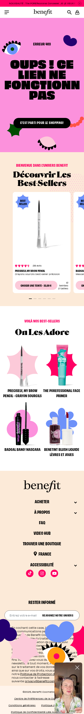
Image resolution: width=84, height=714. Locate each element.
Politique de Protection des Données (45, 674)
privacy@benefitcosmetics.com (47, 681)
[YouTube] (54, 573)
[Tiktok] (29, 573)
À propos (42, 511)
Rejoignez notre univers (57, 615)
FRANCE (45, 553)
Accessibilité (42, 564)
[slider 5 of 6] (49, 298)
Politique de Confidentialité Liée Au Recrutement (42, 711)
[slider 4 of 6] (44, 298)
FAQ (42, 522)
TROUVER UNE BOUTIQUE (42, 543)
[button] (77, 12)
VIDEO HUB (42, 532)
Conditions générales (22, 705)
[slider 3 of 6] (39, 298)
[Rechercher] (71, 12)
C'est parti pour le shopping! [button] (42, 122)
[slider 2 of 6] (35, 298)
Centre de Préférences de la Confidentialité (42, 698)
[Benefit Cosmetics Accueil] (42, 12)
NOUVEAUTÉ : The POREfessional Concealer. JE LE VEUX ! (42, 3)
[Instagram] (42, 573)
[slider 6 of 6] (53, 298)
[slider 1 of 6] (30, 298)
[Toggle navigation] (6, 12)
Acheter (42, 501)
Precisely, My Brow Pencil (30, 270)
